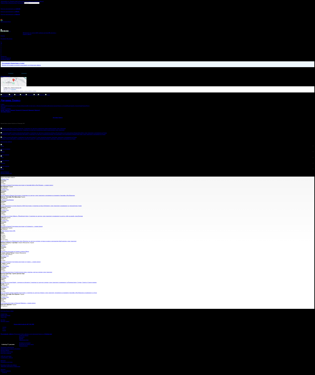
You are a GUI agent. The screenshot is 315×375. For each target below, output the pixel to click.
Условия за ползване (25, 343)
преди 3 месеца (5, 154)
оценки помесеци (3, 57)
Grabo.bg (4, 372)
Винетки (3, 360)
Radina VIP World (5, 315)
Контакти (21, 337)
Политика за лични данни (26, 344)
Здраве (80, 105)
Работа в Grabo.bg (6, 371)
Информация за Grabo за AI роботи (10, 348)
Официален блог (24, 340)
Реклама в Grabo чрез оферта (9, 365)
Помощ (21, 338)
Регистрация (4, 21)
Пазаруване (70, 105)
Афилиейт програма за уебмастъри (10, 366)
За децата (76, 105)
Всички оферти (5, 350)
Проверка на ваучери (6, 362)
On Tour (3, 320)
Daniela (3, 151)
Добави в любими (6, 108)
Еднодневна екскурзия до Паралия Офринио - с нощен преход (18, 303)
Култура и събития (6, 353)
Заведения (3, 105)
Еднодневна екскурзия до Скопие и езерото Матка (15, 251)
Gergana (3, 163)
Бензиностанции (52, 105)
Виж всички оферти (6, 141)
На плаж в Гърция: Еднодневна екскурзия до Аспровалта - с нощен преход (22, 226)
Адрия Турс (4, 314)
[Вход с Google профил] (157, 20)
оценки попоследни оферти (6, 58)
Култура (29, 105)
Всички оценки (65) (6, 173)
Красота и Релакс (16, 105)
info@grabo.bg (22, 324)
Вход (9, 21)
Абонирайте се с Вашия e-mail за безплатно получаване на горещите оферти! (22, 1)
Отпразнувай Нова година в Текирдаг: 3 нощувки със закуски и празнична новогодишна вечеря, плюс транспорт (32, 130)
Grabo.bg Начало (23, 335)
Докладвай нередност (7, 96)
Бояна (2, 146)
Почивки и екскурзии (7, 351)
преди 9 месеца (5, 172)
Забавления (24, 105)
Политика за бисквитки (7, 347)
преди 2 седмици (5, 149)
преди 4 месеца (5, 160)
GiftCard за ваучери (6, 356)
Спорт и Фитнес (36, 105)
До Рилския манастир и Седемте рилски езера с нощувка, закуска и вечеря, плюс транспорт (26, 272)
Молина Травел (5, 321)
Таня (2, 157)
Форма (16, 324)
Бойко (2, 169)
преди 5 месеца (5, 166)
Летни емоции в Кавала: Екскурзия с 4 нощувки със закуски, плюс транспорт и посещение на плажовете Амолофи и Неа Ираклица (38, 195)
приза (3, 35)
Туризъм (8, 105)
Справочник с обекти (7, 357)
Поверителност (23, 346)
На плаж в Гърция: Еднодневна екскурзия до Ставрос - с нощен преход (21, 261)
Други (87, 105)
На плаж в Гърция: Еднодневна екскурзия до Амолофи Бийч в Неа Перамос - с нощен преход (27, 185)
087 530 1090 (30, 324)
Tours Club (3, 317)
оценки (9, 38)
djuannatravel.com (5, 76)
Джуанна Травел (10, 100)
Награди (3, 369)
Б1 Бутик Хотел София (7, 311)
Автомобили (44, 105)
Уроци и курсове (62, 105)
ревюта (3, 38)
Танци (84, 105)
